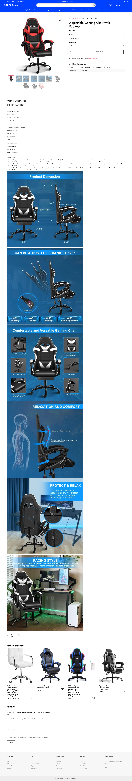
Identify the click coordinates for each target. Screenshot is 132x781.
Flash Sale (9, 761)
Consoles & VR (71, 10)
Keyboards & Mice (81, 10)
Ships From (72, 42)
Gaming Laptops (38, 10)
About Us (82, 761)
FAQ (32, 761)
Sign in (120, 5)
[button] (60, 20)
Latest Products (10, 763)
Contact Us (83, 763)
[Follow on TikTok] (127, 1)
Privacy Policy (83, 768)
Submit (11, 742)
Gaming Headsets (60, 10)
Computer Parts (92, 10)
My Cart (58, 763)
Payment (33, 766)
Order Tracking (35, 763)
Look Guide (34, 768)
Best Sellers (9, 768)
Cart (112, 5)
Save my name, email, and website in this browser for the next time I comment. (28, 737)
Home (70, 19)
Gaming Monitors (49, 10)
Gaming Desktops (27, 10)
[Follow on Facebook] (121, 1)
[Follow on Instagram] (124, 1)
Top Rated (9, 766)
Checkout (58, 766)
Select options (31, 698)
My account (58, 761)
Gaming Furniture (103, 10)
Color (71, 35)
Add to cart (99, 52)
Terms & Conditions (85, 766)
